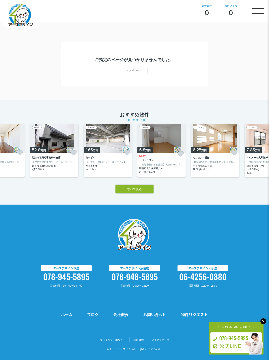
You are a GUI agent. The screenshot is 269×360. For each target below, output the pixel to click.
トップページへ (134, 70)
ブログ (93, 314)
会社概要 (121, 314)
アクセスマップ (160, 340)
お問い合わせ (154, 314)
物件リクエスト (194, 314)
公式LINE (230, 345)
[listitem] (54, 150)
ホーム (66, 314)
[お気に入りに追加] (20, 152)
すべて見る (134, 189)
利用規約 (138, 340)
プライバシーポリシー (113, 340)
